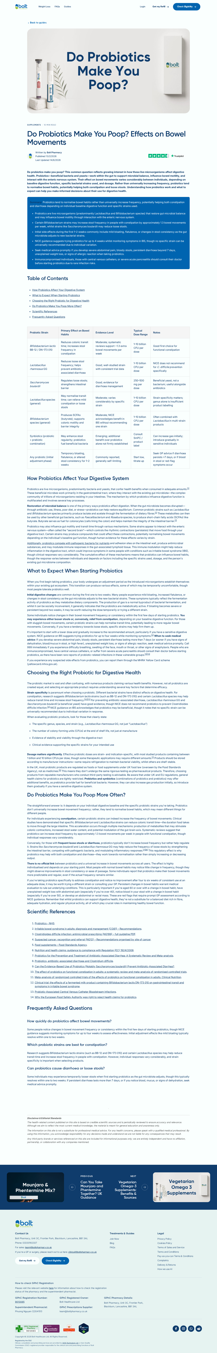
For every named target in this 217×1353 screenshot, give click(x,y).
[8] (146, 850)
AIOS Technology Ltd (70, 1343)
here (51, 1288)
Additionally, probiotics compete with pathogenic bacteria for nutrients (68, 543)
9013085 (19, 1301)
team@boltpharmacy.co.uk (38, 1247)
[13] (148, 654)
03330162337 (30, 1242)
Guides (67, 6)
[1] (188, 488)
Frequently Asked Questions (48, 316)
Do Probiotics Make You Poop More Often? (57, 306)
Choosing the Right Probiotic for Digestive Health (60, 300)
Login (142, 6)
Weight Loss (44, 6)
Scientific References (44, 311)
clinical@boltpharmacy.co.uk (82, 1252)
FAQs (57, 6)
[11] (89, 699)
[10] (86, 699)
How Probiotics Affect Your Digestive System (58, 289)
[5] (60, 770)
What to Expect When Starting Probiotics (56, 295)
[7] (144, 850)
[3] (48, 707)
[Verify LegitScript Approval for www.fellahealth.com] (84, 1328)
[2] (152, 635)
